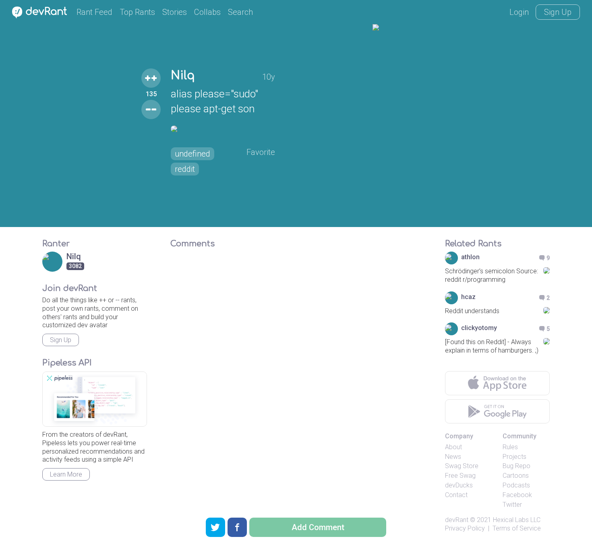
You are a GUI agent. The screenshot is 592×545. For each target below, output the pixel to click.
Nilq (183, 75)
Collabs (207, 12)
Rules (510, 447)
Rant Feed (94, 12)
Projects (514, 456)
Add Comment (318, 527)
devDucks (459, 485)
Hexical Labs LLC (516, 520)
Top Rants (137, 12)
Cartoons (516, 475)
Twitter (512, 504)
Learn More (66, 474)
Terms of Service (517, 528)
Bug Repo (516, 466)
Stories (174, 12)
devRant (456, 520)
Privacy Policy (465, 528)
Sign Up (557, 12)
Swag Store (461, 466)
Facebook (517, 495)
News (453, 456)
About (453, 447)
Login (519, 12)
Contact (456, 495)
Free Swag (460, 475)
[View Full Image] (223, 129)
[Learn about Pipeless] (94, 399)
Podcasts (516, 485)
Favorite (260, 152)
